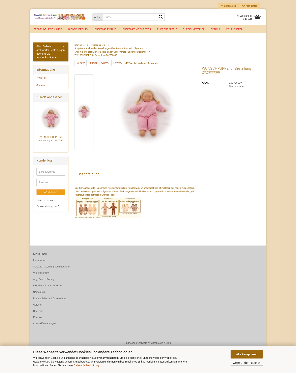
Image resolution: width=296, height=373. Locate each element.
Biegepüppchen (78, 29)
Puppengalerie (167, 29)
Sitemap (41, 85)
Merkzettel (251, 6)
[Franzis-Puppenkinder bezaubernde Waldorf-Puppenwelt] (59, 17)
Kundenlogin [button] (229, 6)
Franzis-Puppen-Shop (48, 29)
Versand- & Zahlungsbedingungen (51, 266)
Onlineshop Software (136, 343)
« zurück (92, 63)
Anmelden (51, 192)
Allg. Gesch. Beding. (44, 279)
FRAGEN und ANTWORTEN (48, 285)
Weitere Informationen (247, 362)
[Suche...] (161, 17)
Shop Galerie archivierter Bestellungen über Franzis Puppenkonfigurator (50, 52)
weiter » (105, 63)
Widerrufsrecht (41, 272)
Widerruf (41, 77)
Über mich (38, 311)
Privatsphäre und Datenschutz (49, 298)
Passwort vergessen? (47, 206)
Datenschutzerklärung (86, 365)
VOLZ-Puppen (234, 29)
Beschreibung (88, 174)
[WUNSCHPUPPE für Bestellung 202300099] (147, 111)
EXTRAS (215, 29)
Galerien (37, 304)
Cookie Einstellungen (44, 323)
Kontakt (37, 317)
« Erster (81, 63)
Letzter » (117, 63)
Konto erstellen (44, 200)
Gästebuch (39, 292)
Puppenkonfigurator (136, 29)
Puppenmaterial (194, 29)
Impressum (39, 260)
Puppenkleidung (105, 29)
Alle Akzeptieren (246, 354)
